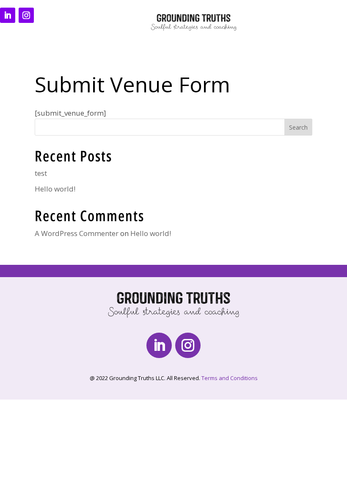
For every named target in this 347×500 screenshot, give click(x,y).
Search (298, 127)
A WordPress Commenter (76, 233)
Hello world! (55, 189)
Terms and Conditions (229, 378)
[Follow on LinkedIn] (7, 15)
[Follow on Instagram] (26, 15)
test (41, 173)
